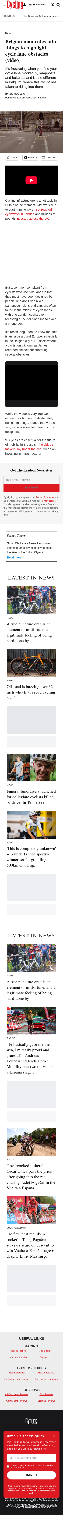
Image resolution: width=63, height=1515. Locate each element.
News (8, 33)
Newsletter (51, 157)
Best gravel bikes (46, 1372)
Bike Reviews (46, 1394)
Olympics (45, 1357)
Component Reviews (16, 1401)
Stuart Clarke (17, 93)
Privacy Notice (48, 501)
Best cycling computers (46, 1379)
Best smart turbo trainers (16, 1379)
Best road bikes (17, 1372)
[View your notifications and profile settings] (24, 4)
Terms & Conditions (28, 1490)
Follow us (32, 157)
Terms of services (45, 497)
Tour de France (18, 1350)
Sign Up (31, 1475)
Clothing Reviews (46, 1401)
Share (14, 157)
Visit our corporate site (43, 1501)
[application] (31, 379)
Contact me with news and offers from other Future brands (32, 1466)
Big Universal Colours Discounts (41, 16)
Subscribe (41, 4)
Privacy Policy (43, 1488)
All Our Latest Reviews (16, 1394)
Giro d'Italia (44, 1350)
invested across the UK (32, 218)
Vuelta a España (18, 1357)
